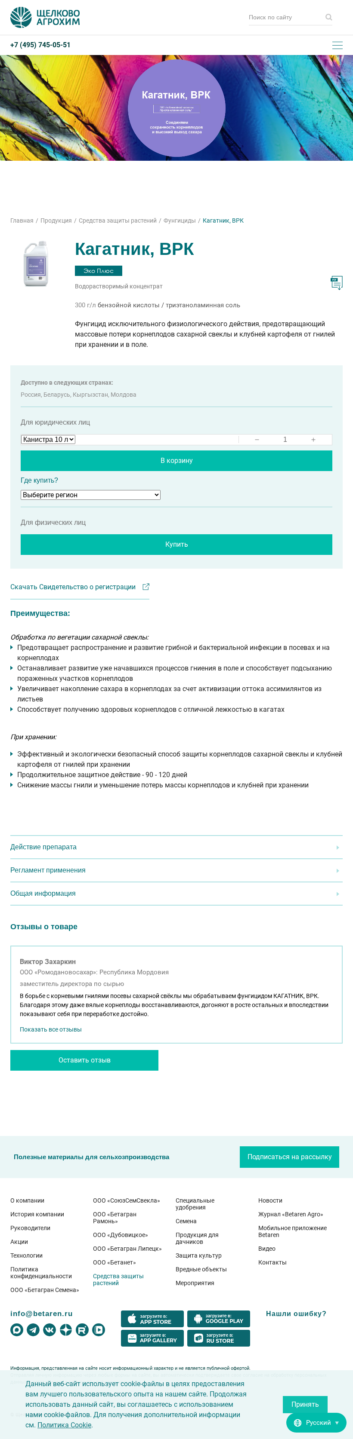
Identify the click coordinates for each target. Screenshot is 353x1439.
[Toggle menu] (337, 45)
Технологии (26, 1255)
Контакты (272, 1262)
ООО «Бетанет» (114, 1262)
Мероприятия (195, 1283)
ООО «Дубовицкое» (120, 1234)
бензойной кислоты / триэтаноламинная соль (169, 305)
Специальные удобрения (195, 1204)
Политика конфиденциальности (41, 1273)
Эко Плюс (99, 270)
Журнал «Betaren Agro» (290, 1214)
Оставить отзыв (85, 1060)
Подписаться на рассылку (290, 1157)
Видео (267, 1248)
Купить (176, 544)
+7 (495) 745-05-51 (40, 45)
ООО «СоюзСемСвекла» (126, 1200)
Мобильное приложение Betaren (292, 1231)
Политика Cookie (64, 1425)
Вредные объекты (201, 1269)
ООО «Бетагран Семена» (44, 1289)
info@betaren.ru (41, 1313)
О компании (27, 1200)
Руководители (30, 1228)
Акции (19, 1241)
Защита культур (199, 1255)
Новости (270, 1200)
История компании (37, 1214)
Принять (305, 1404)
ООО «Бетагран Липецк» (127, 1248)
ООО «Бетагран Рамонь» (114, 1218)
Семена (186, 1221)
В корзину (177, 460)
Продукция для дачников (197, 1238)
